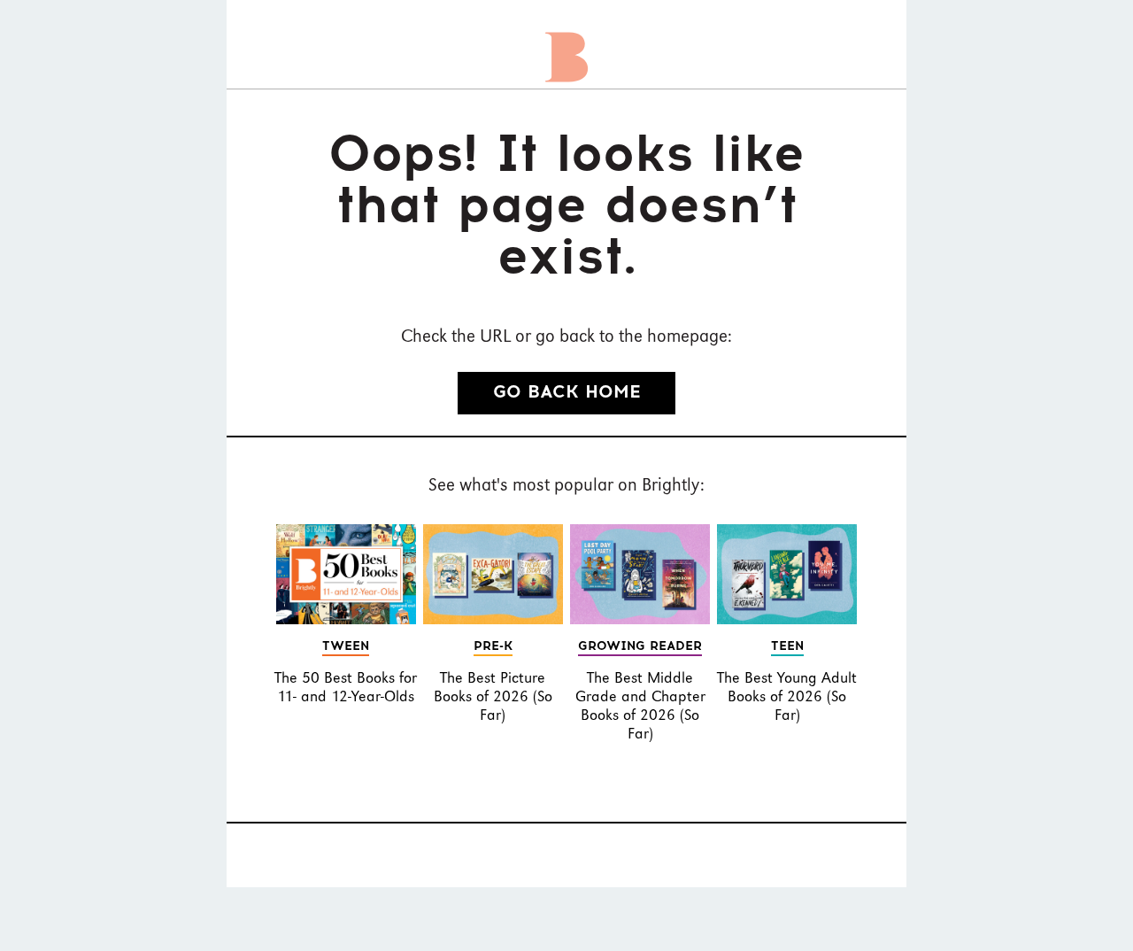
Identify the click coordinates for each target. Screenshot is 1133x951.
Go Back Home (566, 392)
